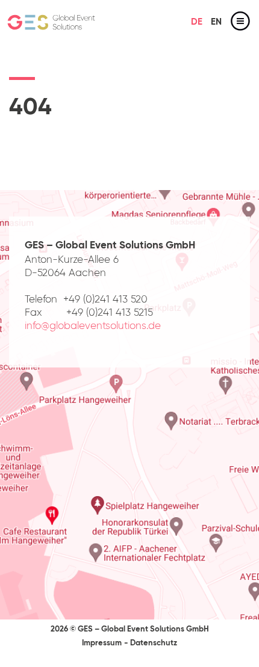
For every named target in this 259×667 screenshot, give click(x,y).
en (216, 22)
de (196, 22)
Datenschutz (153, 643)
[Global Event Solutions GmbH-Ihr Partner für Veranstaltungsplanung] (51, 23)
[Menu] (240, 23)
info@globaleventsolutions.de (93, 326)
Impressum (102, 643)
